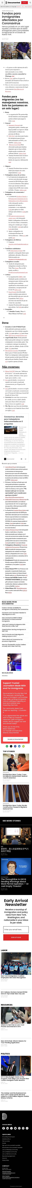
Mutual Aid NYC (10, 371)
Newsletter (6, 772)
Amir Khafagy (4, 979)
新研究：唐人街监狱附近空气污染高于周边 (15, 849)
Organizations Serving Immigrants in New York (14, 630)
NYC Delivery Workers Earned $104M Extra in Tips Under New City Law (14, 993)
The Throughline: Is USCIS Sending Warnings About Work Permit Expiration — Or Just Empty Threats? (15, 883)
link (13, 76)
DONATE (24, 2)
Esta (6, 380)
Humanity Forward (14, 125)
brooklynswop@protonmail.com (18, 272)
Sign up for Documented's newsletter (11, 1145)
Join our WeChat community (9, 1154)
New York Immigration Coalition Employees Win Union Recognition (13, 977)
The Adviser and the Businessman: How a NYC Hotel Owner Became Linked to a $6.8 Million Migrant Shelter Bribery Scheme (15, 1095)
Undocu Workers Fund (12, 530)
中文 (23, 6)
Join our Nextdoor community (9, 1151)
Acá (10, 333)
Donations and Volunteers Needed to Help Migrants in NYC (14, 613)
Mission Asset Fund (15, 145)
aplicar (21, 298)
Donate (4, 1143)
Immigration (4, 877)
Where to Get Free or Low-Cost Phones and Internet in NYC (12, 1026)
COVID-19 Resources (7, 10)
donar (16, 268)
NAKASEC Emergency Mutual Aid (15, 499)
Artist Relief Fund (10, 467)
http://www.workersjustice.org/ (18, 335)
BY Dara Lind (4, 888)
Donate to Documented (15, 739)
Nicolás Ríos (5, 38)
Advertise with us (6, 1139)
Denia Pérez (4, 1044)
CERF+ (20, 277)
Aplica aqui (23, 190)
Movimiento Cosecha (11, 351)
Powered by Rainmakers (16, 1186)
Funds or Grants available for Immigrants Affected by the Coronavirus (15, 608)
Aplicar (17, 586)
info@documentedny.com (8, 1173)
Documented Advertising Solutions (10, 1177)
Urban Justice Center (16, 251)
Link (13, 121)
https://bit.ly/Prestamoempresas (14, 497)
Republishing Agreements (8, 1156)
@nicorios (4, 675)
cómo (11, 78)
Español (19, 6)
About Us (4, 1158)
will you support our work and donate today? (14, 723)
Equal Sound (12, 292)
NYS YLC (12, 136)
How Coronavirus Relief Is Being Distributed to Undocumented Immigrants (12, 619)
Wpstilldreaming (22, 588)
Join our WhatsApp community (10, 1149)
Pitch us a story (6, 1141)
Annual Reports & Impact (8, 1137)
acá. (26, 575)
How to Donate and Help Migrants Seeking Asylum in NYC (13, 635)
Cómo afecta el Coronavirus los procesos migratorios (12, 640)
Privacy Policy (5, 1160)
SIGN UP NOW (16, 937)
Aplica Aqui (17, 142)
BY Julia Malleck (7, 779)
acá (24, 235)
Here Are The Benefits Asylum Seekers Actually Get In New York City (14, 645)
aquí (10, 162)
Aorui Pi (3, 1028)
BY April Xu (3, 853)
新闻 (2, 846)
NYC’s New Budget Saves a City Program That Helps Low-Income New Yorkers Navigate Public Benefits (15, 1078)
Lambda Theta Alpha (19, 510)
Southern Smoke (21, 196)
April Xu (3, 1082)
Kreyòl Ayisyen (28, 6)
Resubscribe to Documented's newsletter (12, 1147)
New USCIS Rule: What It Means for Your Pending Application (13, 1042)
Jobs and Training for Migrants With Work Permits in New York (13, 625)
